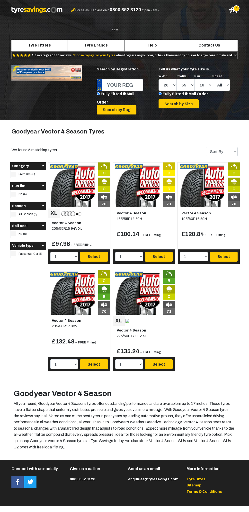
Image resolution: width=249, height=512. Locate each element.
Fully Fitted (111, 94)
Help (152, 45)
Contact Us (209, 45)
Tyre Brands (96, 45)
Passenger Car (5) (30, 254)
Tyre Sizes (196, 479)
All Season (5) (27, 214)
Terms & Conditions (204, 491)
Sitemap (194, 485)
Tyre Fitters (39, 45)
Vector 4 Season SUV (167, 441)
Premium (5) (26, 174)
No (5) (22, 194)
